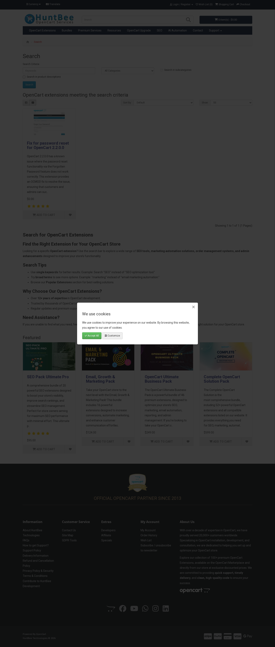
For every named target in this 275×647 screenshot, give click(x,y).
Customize (113, 335)
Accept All (93, 335)
